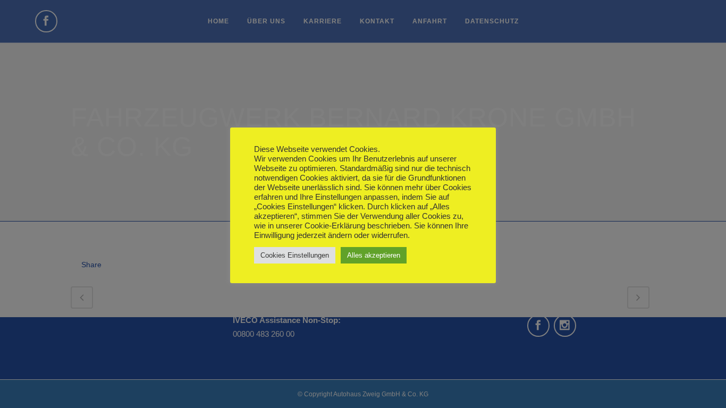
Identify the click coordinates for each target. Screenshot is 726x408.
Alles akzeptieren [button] (373, 255)
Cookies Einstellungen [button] (294, 255)
